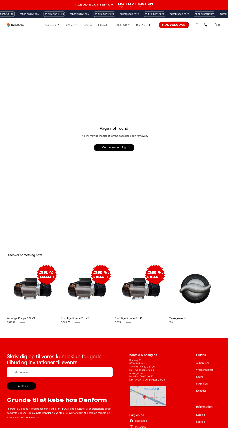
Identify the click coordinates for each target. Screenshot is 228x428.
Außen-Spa (202, 362)
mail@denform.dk (144, 369)
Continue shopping (114, 147)
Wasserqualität (204, 369)
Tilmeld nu (21, 386)
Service (200, 421)
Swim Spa (202, 383)
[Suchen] (197, 25)
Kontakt (200, 414)
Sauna (199, 376)
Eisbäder (201, 390)
